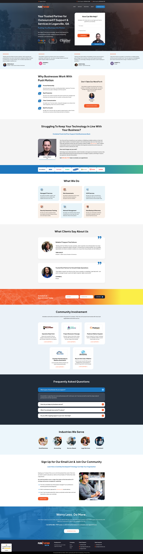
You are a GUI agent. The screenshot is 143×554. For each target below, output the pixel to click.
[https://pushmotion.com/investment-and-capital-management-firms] (100, 440)
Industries (86, 6)
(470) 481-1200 (83, 544)
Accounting (57, 448)
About (92, 6)
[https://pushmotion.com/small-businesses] (43, 440)
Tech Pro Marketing (79, 552)
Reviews (71, 546)
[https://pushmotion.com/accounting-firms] (57, 440)
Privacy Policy (87, 552)
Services (80, 6)
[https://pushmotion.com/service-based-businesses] (71, 440)
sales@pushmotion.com (100, 546)
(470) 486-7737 (99, 544)
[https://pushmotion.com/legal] (85, 440)
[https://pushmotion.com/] (44, 542)
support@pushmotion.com (85, 546)
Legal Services (85, 448)
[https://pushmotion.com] (43, 6)
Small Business (43, 448)
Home (74, 6)
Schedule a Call (100, 6)
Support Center (43, 1)
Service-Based (71, 448)
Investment (99, 448)
